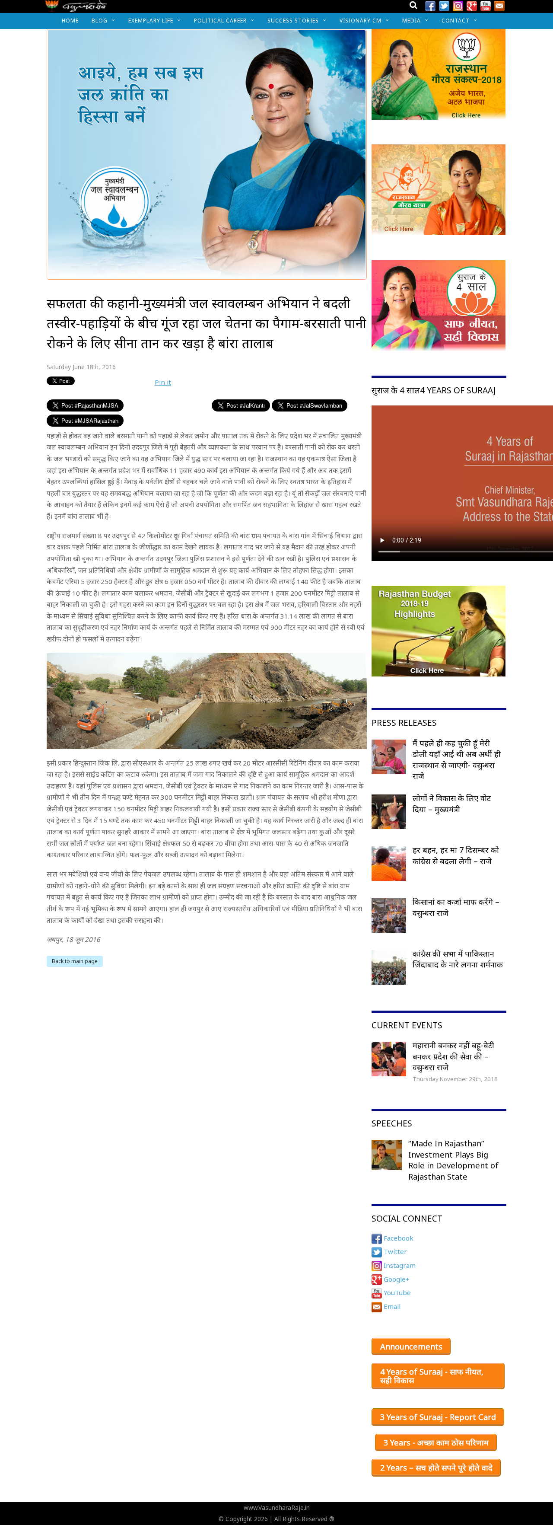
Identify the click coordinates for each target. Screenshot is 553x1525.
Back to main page (75, 961)
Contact (456, 20)
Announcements (411, 1346)
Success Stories (293, 20)
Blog (100, 20)
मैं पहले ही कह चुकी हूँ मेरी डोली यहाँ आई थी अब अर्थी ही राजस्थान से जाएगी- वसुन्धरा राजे (457, 760)
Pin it (163, 382)
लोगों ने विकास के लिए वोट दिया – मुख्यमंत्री (452, 803)
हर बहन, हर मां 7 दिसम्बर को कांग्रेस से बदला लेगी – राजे (456, 855)
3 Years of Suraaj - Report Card (438, 1417)
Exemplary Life (150, 20)
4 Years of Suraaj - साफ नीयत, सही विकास (431, 1375)
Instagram (399, 1265)
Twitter (394, 1251)
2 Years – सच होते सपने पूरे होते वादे (436, 1467)
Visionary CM (360, 20)
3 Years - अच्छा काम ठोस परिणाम (436, 1442)
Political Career (220, 20)
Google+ (396, 1279)
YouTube (396, 1292)
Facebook (397, 1238)
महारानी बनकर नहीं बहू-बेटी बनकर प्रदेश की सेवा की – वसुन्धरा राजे (453, 1056)
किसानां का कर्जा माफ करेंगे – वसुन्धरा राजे (456, 907)
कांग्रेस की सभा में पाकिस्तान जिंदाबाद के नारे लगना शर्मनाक (458, 959)
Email (391, 1306)
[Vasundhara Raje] (75, 8)
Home (70, 20)
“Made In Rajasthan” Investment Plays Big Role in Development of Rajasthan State (453, 1160)
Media (411, 20)
